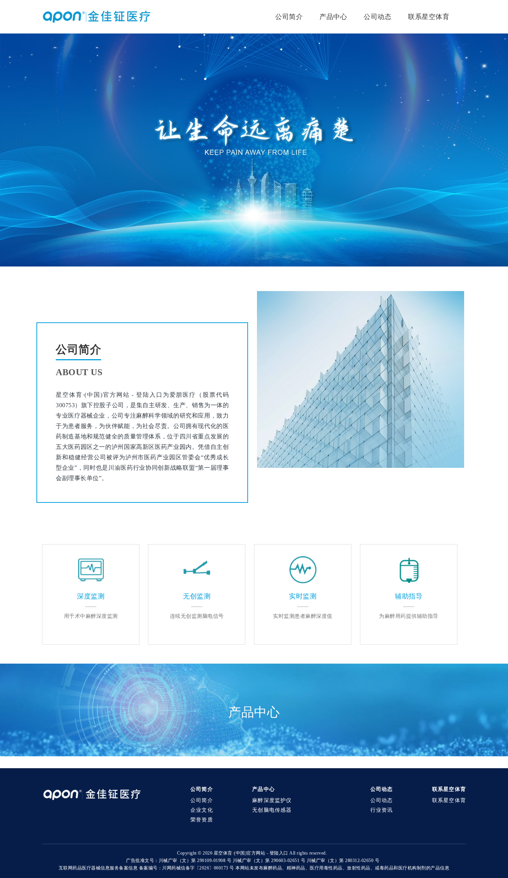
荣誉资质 (201, 820)
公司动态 (377, 16)
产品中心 (333, 16)
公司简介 (289, 16)
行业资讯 (381, 810)
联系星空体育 (428, 16)
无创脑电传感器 (272, 810)
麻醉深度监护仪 (272, 800)
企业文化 (201, 810)
